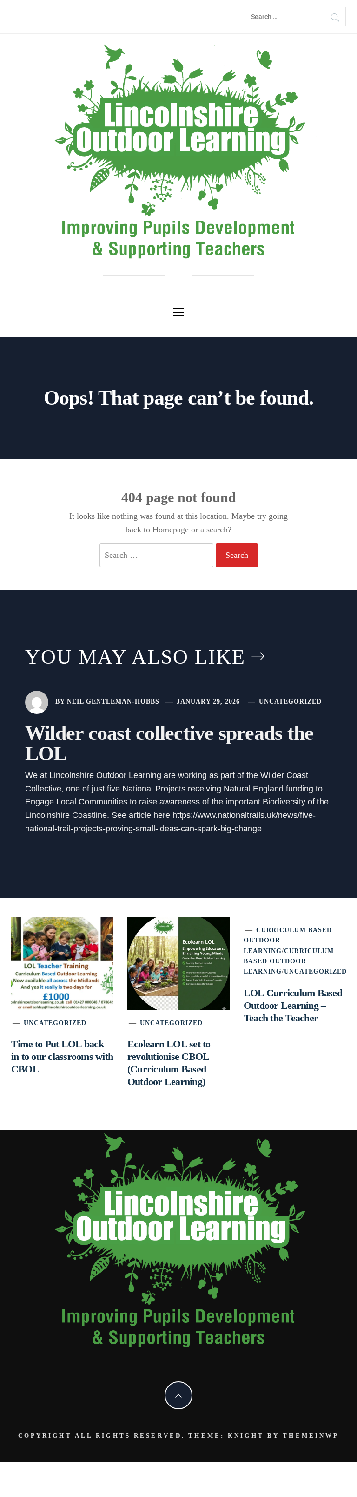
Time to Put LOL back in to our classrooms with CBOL (62, 1056)
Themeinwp (311, 1435)
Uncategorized (290, 701)
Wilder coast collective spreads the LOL (169, 743)
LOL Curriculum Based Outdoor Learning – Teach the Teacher (293, 1005)
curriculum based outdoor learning (289, 961)
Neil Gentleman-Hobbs (113, 701)
